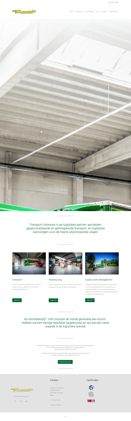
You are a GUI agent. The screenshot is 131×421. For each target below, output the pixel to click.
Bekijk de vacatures (65, 362)
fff (65, 417)
